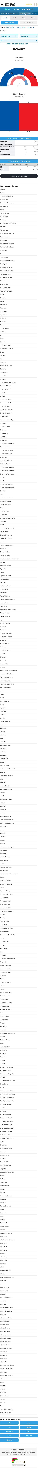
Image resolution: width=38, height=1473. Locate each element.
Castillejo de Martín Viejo (7, 474)
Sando (2, 1087)
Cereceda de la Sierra (6, 484)
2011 (23, 18)
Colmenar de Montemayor (7, 518)
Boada (2, 352)
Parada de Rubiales (5, 908)
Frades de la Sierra (5, 586)
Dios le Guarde (4, 531)
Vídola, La (3, 1301)
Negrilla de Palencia (5, 880)
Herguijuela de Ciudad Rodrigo (8, 670)
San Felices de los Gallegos (7, 1094)
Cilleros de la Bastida (6, 504)
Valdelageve (3, 1250)
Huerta (2, 694)
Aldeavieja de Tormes (6, 267)
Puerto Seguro (4, 1019)
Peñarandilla (3, 962)
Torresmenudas (4, 1226)
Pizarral (2, 989)
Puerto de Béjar (4, 1016)
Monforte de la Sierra (6, 799)
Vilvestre (2, 1389)
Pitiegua (2, 986)
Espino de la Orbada (5, 575)
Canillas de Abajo (5, 426)
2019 (5, 18)
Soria (9, 1436)
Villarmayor (3, 1352)
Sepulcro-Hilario (4, 1155)
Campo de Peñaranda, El (7, 420)
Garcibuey (3, 640)
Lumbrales (3, 725)
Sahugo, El (3, 1053)
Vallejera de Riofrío (5, 1270)
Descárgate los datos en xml (19, 176)
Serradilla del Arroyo (6, 1162)
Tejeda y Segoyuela (5, 1206)
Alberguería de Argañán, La (8, 223)
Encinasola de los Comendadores (9, 559)
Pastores (2, 914)
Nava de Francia (4, 857)
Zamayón (2, 1402)
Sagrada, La (3, 1050)
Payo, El (2, 918)
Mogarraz (2, 792)
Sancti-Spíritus (4, 1084)
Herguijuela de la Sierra (6, 674)
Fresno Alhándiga (5, 596)
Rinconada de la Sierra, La (7, 1033)
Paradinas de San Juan (6, 911)
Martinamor (3, 755)
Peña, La (2, 952)
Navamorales (4, 870)
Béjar (1, 335)
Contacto (6, 1451)
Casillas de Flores (5, 464)
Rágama (2, 1023)
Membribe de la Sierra (6, 775)
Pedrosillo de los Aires (6, 928)
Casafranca (3, 457)
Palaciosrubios (4, 897)
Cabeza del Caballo (5, 389)
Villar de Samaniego (5, 1338)
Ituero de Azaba (4, 701)
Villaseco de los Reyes (6, 1368)
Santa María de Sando (6, 1124)
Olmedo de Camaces (6, 884)
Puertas (2, 1013)
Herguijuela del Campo (6, 677)
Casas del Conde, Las (6, 460)
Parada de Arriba (5, 904)
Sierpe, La (3, 1169)
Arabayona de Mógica (6, 291)
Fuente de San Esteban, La (7, 599)
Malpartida (3, 742)
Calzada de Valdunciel (6, 413)
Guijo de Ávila (4, 664)
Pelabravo (3, 938)
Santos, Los (3, 1145)
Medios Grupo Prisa (18, 1465)
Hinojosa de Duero (5, 681)
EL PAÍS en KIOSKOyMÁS (16, 1454)
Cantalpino (3, 437)
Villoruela (2, 1385)
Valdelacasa (3, 1246)
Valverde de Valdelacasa (7, 1277)
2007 (32, 18)
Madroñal (2, 735)
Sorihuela (2, 1179)
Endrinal (2, 562)
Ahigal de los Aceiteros (6, 196)
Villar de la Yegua (5, 1331)
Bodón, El (2, 355)
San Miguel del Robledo (6, 1101)
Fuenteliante (3, 606)
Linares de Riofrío (5, 721)
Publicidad (23, 1451)
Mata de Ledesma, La (6, 765)
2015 (14, 18)
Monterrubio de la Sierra (7, 823)
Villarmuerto (3, 1355)
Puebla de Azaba (5, 999)
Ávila (9, 1423)
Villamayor (3, 1314)
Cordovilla (3, 521)
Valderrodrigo (4, 1260)
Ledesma (2, 714)
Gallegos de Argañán (6, 633)
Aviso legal (29, 1451)
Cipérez (2, 508)
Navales (2, 864)
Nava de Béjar (4, 853)
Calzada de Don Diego (6, 409)
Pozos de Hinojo (4, 996)
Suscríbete (29, 4)
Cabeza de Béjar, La (5, 386)
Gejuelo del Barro (5, 650)
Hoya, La (2, 691)
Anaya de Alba (4, 284)
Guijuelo (2, 667)
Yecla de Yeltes (4, 1396)
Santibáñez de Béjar (5, 1135)
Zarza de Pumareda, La (6, 1409)
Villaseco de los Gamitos (7, 1365)
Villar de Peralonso (5, 1335)
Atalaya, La (3, 308)
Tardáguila (3, 1199)
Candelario (3, 423)
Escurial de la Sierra (5, 565)
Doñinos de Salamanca (6, 538)
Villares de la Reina (5, 1341)
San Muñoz (3, 1111)
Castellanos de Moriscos (7, 467)
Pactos (34, 13)
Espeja (2, 572)
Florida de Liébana (5, 579)
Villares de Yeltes (5, 1345)
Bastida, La (3, 331)
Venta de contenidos (15, 1451)
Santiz (2, 1141)
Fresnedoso (3, 592)
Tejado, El (2, 1202)
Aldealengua (3, 240)
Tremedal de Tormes (6, 1233)
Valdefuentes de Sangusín (7, 1240)
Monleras (2, 806)
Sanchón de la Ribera (6, 1070)
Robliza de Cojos (4, 1040)
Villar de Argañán (5, 1321)
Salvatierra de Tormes (6, 1067)
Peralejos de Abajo (5, 965)
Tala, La (2, 1189)
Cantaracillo (3, 440)
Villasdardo (3, 1362)
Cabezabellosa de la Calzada (8, 382)
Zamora (9, 1440)
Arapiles (2, 294)
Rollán (2, 1043)
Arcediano (3, 298)
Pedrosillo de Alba (5, 925)
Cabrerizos (3, 392)
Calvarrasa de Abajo (5, 399)
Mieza (1, 779)
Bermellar (3, 342)
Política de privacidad (7, 1452)
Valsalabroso (3, 1274)
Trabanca (2, 1230)
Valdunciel (3, 1263)
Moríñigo (2, 833)
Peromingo (3, 975)
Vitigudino (3, 1392)
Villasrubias (3, 1372)
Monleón (2, 803)
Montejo (2, 813)
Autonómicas (28, 22)
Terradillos (3, 1213)
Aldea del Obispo (5, 237)
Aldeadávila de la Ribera (7, 233)
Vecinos (2, 1284)
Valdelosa (2, 1253)
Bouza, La (3, 362)
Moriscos (2, 836)
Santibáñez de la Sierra (6, 1138)
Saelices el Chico (5, 1047)
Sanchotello (3, 1077)
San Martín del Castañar (7, 1097)
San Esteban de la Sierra (7, 1091)
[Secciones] (2, 4)
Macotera (2, 731)
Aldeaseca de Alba (5, 257)
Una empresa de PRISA (18, 1460)
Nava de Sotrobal (5, 860)
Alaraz (2, 209)
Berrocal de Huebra (5, 345)
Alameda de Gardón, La (6, 203)
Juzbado (2, 704)
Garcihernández (4, 643)
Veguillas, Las (4, 1291)
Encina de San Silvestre (6, 545)
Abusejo (2, 189)
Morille (2, 830)
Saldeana (2, 1060)
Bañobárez (3, 315)
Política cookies (17, 1452)
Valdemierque (4, 1257)
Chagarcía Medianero (6, 501)
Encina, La (3, 548)
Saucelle (2, 1152)
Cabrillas (2, 396)
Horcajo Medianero (5, 687)
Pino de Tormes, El (5, 982)
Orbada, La (3, 887)
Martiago (2, 752)
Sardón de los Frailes (6, 1148)
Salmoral (2, 1063)
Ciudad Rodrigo (4, 511)
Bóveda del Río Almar (6, 365)
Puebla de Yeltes (4, 1006)
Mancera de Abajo (5, 745)
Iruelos (2, 697)
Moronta (2, 840)
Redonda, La (3, 1026)
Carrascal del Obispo (6, 453)
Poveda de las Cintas (6, 992)
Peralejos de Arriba (5, 969)
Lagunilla (2, 708)
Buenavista (3, 376)
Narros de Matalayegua (6, 847)
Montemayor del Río (5, 816)
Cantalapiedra (4, 433)
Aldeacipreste (4, 230)
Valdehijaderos (4, 1243)
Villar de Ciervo (4, 1324)
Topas (1, 1216)
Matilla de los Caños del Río (7, 769)
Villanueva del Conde (6, 1318)
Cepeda (2, 481)
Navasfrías (3, 877)
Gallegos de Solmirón (6, 636)
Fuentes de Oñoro (5, 616)
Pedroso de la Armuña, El (7, 935)
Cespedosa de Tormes (6, 498)
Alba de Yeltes (4, 216)
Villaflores (3, 1304)
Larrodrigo (3, 711)
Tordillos (2, 1219)
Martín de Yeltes (4, 758)
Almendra (3, 281)
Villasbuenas (3, 1358)
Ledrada (2, 718)
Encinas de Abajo (5, 552)
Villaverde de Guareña (6, 1375)
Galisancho (3, 630)
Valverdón (3, 1280)
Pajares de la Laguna (6, 891)
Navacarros (3, 850)
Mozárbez (3, 843)
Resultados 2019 (25, 13)
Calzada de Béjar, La (6, 406)
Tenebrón (2, 1209)
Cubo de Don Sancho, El (7, 528)
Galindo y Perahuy (5, 623)
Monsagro (3, 809)
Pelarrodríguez (4, 941)
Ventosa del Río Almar (6, 1297)
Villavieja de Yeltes (5, 1379)
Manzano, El (3, 748)
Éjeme (2, 542)
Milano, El (2, 782)
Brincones (3, 369)
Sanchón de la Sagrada (6, 1074)
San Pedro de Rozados (6, 1118)
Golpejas (2, 653)
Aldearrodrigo (4, 250)
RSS (29, 1454)
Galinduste (3, 626)
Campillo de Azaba (5, 416)
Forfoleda (2, 582)
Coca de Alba (3, 514)
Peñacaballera (4, 948)
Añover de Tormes (5, 287)
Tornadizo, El (3, 1223)
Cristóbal (2, 525)
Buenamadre (3, 372)
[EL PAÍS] (10, 4)
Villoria (2, 1382)
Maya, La (2, 772)
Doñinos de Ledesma (6, 535)
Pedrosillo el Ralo (5, 931)
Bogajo (2, 359)
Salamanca (3, 1057)
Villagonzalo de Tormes (6, 1307)
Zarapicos (3, 1406)
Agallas (2, 193)
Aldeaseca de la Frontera (7, 260)
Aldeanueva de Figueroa (7, 243)
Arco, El (2, 301)
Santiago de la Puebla (6, 1131)
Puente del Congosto (6, 1009)
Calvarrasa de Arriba (6, 403)
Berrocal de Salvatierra (6, 348)
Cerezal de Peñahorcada (7, 487)
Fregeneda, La (4, 589)
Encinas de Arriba (5, 555)
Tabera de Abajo (4, 1185)
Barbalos (2, 321)
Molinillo (2, 796)
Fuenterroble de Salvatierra (8, 609)
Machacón (3, 728)
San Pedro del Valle (5, 1114)
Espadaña (3, 569)
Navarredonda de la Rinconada (9, 874)
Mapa (8, 1454)
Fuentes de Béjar (5, 613)
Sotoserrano (3, 1182)
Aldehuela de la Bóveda (6, 270)
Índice (25, 1454)
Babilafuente (3, 311)
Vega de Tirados (4, 1287)
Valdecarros (3, 1236)
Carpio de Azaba (4, 447)
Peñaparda (3, 955)
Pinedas (2, 979)
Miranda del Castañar (6, 789)
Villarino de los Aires (6, 1348)
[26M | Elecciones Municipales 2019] (19, 9)
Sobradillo (3, 1175)
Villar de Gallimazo (5, 1328)
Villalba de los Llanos (6, 1311)
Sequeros (2, 1158)
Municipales (9, 22)
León (9, 1427)
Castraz (2, 477)
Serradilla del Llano (5, 1165)
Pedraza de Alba (4, 921)
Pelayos (2, 945)
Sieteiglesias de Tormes (7, 1172)
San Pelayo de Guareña (6, 1121)
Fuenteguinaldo (4, 603)
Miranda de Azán (5, 786)
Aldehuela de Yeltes (5, 274)
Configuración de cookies (28, 1452)
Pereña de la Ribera (5, 972)
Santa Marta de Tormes (6, 1128)
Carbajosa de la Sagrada (7, 443)
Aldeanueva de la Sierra (7, 247)
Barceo (2, 325)
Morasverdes (3, 826)
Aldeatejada (3, 264)
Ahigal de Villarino (5, 199)
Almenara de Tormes (6, 277)
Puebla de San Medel (6, 1002)
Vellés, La (2, 1294)
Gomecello (3, 657)
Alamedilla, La (4, 206)
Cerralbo (2, 491)
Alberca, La (3, 220)
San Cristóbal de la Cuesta (7, 1080)
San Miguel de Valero (6, 1104)
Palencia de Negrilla (5, 901)
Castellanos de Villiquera (7, 470)
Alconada (2, 226)
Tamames (3, 1192)
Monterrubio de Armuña (7, 819)
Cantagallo (3, 430)
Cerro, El (2, 494)
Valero (2, 1267)
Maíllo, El (2, 738)
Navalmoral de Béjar (6, 867)
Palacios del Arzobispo (6, 894)
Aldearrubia (3, 254)
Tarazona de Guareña (6, 1196)
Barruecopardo (4, 328)
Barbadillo (3, 318)
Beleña (2, 338)
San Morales (3, 1108)
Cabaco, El (3, 379)
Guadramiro (3, 660)
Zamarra (2, 1399)
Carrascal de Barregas (6, 450)
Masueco (2, 762)
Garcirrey (2, 647)
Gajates (2, 620)
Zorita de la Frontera (6, 1412)
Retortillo (2, 1030)
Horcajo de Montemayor (7, 684)
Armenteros (3, 304)
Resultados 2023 (13, 13)
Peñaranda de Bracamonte (7, 958)
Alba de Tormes (4, 213)
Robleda (2, 1036)
